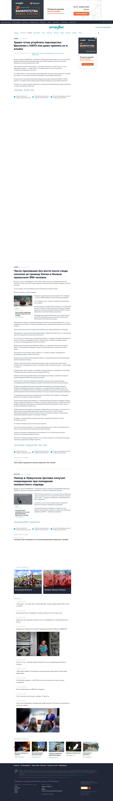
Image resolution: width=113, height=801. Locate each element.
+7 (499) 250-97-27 (67, 777)
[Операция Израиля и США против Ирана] (56, 751)
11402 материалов (19, 757)
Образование (64, 22)
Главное (16, 33)
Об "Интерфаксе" (16, 22)
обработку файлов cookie (79, 775)
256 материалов (36, 757)
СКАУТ (16, 789)
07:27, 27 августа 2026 (24, 267)
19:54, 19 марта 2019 (23, 38)
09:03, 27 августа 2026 (26, 110)
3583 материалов (53, 757)
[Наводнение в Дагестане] (90, 751)
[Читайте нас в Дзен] (43, 794)
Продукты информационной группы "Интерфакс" (37, 781)
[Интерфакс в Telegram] (45, 794)
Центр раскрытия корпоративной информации (52, 791)
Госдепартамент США (31, 445)
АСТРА (16, 792)
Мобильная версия (6, 22)
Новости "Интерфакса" (47, 786)
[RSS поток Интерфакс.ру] (50, 794)
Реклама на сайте (52, 765)
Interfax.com (25, 22)
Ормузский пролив (35, 522)
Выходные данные (85, 793)
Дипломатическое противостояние (37, 753)
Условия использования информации (89, 791)
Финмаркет (43, 22)
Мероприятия (72, 22)
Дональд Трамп (18, 90)
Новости (67, 33)
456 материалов (70, 755)
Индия (40, 445)
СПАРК (16, 786)
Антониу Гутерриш (19, 445)
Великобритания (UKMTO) (21, 522)
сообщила (28, 161)
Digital (62, 33)
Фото (80, 33)
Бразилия (26, 90)
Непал (45, 445)
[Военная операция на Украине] (22, 751)
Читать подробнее (23, 315)
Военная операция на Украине (21, 753)
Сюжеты (74, 33)
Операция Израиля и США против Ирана (55, 754)
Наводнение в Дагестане (87, 753)
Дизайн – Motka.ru (85, 794)
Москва (56, 33)
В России (23, 33)
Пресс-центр (35, 765)
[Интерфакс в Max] (52, 794)
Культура (49, 33)
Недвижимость (56, 22)
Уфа (26, 181)
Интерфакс (56, 27)
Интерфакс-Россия (34, 22)
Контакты (16, 765)
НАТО (32, 90)
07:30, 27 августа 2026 (26, 474)
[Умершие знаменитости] (73, 751)
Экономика (36, 33)
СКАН (43, 788)
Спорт (43, 33)
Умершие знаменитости (73, 753)
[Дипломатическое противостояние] (39, 751)
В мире (29, 33)
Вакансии (43, 765)
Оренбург (21, 181)
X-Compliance (17, 788)
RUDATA (44, 789)
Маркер (16, 791)
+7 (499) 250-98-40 (56, 777)
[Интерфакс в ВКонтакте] (47, 794)
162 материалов (87, 757)
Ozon (15, 181)
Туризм (49, 22)
